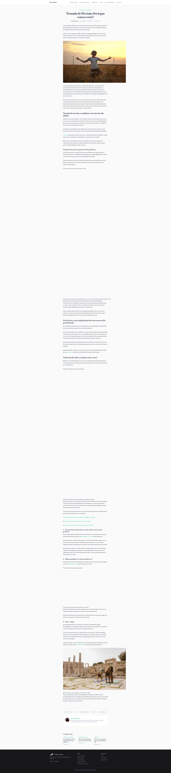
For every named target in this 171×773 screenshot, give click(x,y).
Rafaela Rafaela (75, 718)
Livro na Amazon (80, 759)
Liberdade (94, 2)
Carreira (65, 135)
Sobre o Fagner (80, 757)
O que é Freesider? (81, 755)
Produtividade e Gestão (85, 10)
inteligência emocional (88, 536)
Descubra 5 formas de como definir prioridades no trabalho (79, 517)
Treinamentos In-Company (83, 763)
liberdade (93, 711)
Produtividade (73, 2)
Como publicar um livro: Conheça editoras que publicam (69, 740)
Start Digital (103, 757)
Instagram (56, 761)
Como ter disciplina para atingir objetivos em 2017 (77, 521)
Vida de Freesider (109, 2)
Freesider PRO (104, 759)
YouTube (51, 761)
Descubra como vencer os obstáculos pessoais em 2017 (79, 525)
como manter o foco (68, 711)
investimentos (80, 644)
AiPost (102, 755)
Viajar (101, 2)
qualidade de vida (73, 564)
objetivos (70, 352)
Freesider (53, 2)
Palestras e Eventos (81, 761)
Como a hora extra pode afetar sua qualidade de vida (100, 740)
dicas (76, 711)
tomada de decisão (102, 711)
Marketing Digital (84, 2)
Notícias (119, 2)
